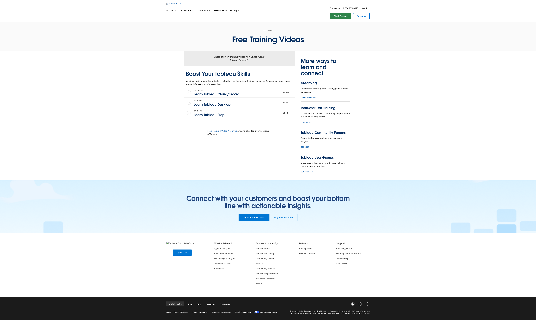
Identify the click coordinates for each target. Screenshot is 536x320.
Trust (190, 304)
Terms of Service (181, 312)
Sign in (365, 8)
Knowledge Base (344, 248)
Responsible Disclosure (221, 312)
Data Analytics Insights (224, 258)
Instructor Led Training (318, 108)
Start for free (341, 16)
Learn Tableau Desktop (212, 104)
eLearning (309, 83)
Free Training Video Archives (222, 130)
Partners (303, 243)
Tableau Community (267, 243)
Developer (210, 304)
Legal (168, 312)
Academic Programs (265, 278)
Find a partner (305, 248)
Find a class (307, 122)
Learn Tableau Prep (209, 115)
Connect (305, 147)
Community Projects (265, 268)
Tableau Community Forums (323, 133)
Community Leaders (265, 258)
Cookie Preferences (243, 312)
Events (259, 283)
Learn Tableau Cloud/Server (216, 94)
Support (340, 243)
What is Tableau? (223, 243)
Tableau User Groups (317, 157)
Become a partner (307, 253)
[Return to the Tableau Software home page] (178, 3)
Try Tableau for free (253, 217)
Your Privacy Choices (268, 312)
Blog (199, 304)
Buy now (361, 16)
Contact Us (219, 268)
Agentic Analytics (222, 248)
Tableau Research (222, 263)
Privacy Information (200, 312)
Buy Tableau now (283, 217)
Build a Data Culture (223, 253)
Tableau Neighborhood (267, 273)
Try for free (182, 252)
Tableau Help (342, 258)
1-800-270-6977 (350, 8)
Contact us (335, 8)
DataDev (260, 263)
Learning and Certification (348, 253)
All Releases (341, 263)
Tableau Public (263, 248)
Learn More (306, 97)
